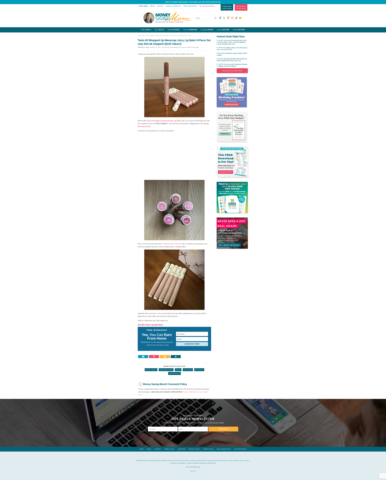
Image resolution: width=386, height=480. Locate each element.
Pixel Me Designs (195, 467)
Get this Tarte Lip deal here (150, 325)
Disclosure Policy (224, 449)
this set (156, 313)
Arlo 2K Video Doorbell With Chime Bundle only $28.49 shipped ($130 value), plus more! (232, 59)
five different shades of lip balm (171, 244)
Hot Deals (199, 369)
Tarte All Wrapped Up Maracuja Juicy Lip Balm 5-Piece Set (167, 120)
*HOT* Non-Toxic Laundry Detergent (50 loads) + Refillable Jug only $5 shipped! (232, 65)
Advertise (181, 449)
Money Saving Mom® (173, 17)
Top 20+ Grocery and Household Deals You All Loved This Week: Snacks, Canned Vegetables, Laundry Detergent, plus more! (232, 42)
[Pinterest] (154, 356)
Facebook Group (208, 6)
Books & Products (173, 6)
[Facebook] (143, 356)
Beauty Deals (151, 369)
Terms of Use (208, 449)
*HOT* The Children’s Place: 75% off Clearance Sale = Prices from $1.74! (232, 48)
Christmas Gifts (166, 369)
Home (142, 449)
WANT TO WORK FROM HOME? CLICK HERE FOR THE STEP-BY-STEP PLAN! (193, 2)
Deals (178, 369)
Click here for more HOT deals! (232, 71)
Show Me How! (192, 344)
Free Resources (190, 6)
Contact (160, 6)
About (152, 6)
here (197, 47)
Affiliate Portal (240, 449)
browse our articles (241, 7)
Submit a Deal (169, 449)
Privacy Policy (194, 449)
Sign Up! (223, 429)
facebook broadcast (227, 7)
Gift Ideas (188, 369)
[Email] (165, 356)
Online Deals (174, 373)
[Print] (175, 356)
